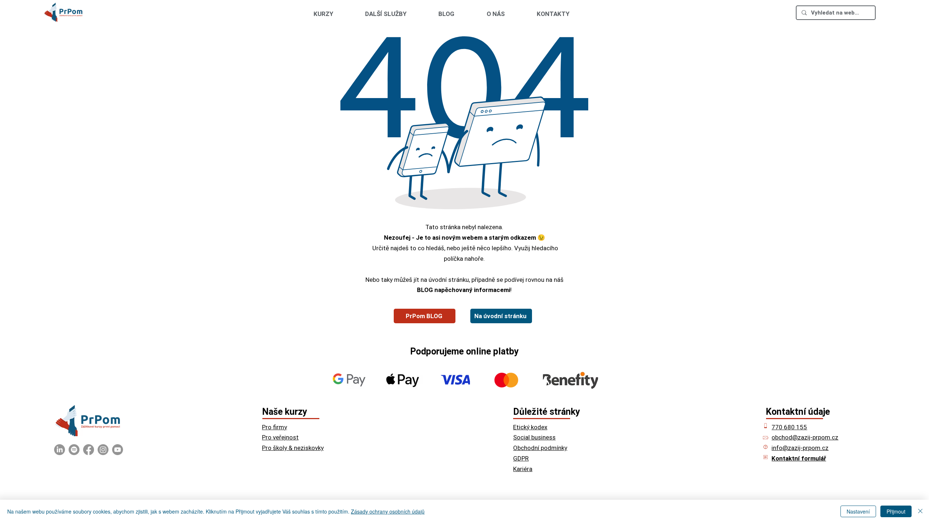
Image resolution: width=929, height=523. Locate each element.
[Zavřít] (920, 511)
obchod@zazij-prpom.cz (805, 437)
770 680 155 (789, 427)
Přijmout (896, 511)
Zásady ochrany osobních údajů (388, 511)
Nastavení (858, 511)
